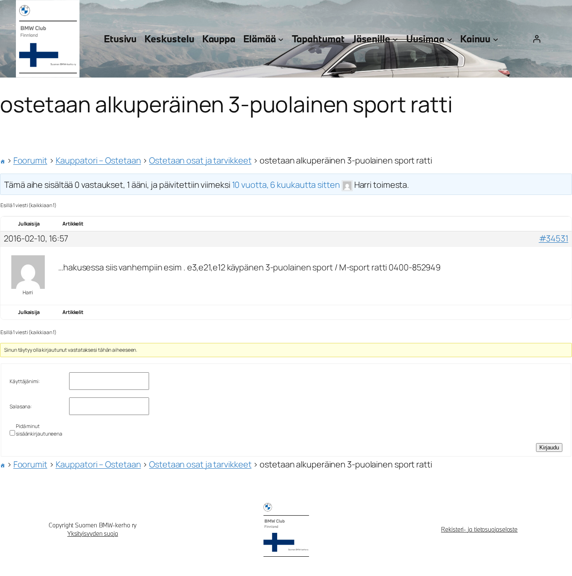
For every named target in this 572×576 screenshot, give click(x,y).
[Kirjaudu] (536, 38)
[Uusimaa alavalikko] (449, 39)
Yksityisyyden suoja (92, 533)
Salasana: (21, 406)
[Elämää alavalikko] (280, 39)
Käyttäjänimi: (25, 381)
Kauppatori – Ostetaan (98, 160)
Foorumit (30, 160)
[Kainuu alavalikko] (495, 39)
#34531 (553, 238)
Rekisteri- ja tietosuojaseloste (479, 529)
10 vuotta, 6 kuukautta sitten (286, 184)
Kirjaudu (549, 447)
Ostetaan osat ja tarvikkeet (200, 160)
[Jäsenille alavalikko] (395, 39)
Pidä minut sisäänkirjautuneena (39, 430)
